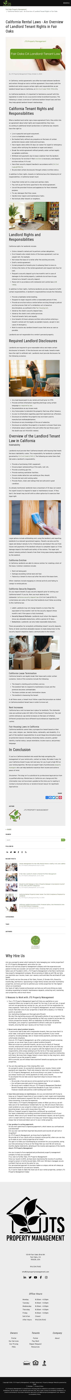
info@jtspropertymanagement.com (35, 1272)
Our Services (14, 1341)
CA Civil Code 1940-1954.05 (46, 89)
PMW (34, 1384)
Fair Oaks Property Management (16, 9)
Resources (35, 1347)
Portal (13, 1338)
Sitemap (30, 1386)
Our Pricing (13, 1344)
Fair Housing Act (42, 308)
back (9, 830)
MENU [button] (67, 3)
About (57, 1338)
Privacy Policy (39, 1386)
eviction (38, 159)
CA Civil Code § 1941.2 (26, 456)
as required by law (25, 406)
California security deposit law (28, 597)
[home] (7, 3)
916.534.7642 (35, 1267)
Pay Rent (35, 1341)
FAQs (14, 1347)
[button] (7, 852)
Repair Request (35, 1344)
